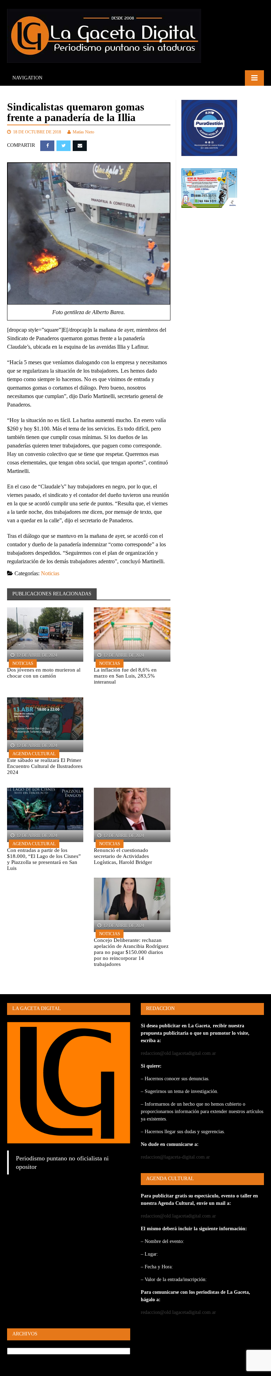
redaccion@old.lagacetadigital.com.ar (178, 1053)
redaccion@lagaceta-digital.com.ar (175, 1157)
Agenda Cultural (34, 753)
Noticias (50, 573)
